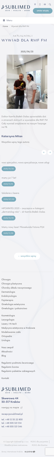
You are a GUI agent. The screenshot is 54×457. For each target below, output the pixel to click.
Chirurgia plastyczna (12, 283)
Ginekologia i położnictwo (14, 308)
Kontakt (5, 378)
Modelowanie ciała (11, 332)
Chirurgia (6, 279)
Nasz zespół (7, 347)
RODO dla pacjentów (39, 442)
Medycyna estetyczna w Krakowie (18, 328)
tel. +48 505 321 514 (11, 423)
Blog (4, 356)
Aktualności (7, 351)
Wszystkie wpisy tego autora (15, 142)
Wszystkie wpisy (28, 256)
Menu (9, 20)
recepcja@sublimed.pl (12, 414)
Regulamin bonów (10, 367)
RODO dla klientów (39, 445)
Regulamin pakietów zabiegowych (18, 371)
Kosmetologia (8, 315)
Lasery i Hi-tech (9, 324)
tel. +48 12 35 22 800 (12, 419)
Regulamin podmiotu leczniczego (18, 363)
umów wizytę (43, 11)
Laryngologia (8, 320)
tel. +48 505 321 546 (12, 426)
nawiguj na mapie (11, 407)
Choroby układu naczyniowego (17, 288)
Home (5, 26)
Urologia (6, 340)
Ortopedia (7, 336)
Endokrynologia (9, 296)
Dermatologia (8, 292)
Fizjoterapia (7, 300)
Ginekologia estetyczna (13, 304)
